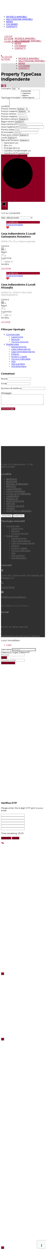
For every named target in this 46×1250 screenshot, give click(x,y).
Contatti (11, 26)
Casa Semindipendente (23, 351)
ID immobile (7, 132)
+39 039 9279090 (13, 31)
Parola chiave (8, 129)
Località (5, 106)
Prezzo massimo (9, 111)
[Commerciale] (30, 91)
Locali (4, 137)
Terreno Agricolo (19, 342)
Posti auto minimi (10, 135)
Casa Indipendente (21, 349)
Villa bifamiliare (18, 366)
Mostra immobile (14, 224)
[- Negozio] (30, 95)
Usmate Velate (15, 506)
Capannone (17, 337)
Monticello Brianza (18, 511)
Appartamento (18, 347)
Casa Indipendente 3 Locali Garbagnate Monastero (18, 235)
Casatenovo (13, 489)
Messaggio (6, 393)
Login (4, 657)
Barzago (11, 479)
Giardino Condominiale (17, 150)
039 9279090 (8, 587)
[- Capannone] (30, 93)
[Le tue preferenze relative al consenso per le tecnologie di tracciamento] (41, 1245)
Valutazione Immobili (19, 19)
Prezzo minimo (9, 108)
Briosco (11, 486)
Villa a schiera (18, 364)
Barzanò (11, 481)
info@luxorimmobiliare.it (16, 41)
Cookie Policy (18, 516)
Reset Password (8, 663)
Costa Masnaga (15, 491)
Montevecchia (15, 501)
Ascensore (11, 143)
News (9, 22)
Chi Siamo (12, 24)
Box (8, 145)
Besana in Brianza (17, 484)
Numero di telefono (11, 388)
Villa (13, 361)
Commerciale (13, 334)
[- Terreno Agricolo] (30, 98)
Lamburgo (12, 496)
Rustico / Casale (19, 356)
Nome (4, 379)
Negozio (15, 339)
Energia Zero (12, 148)
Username (6, 649)
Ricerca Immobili (16, 17)
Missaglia (12, 499)
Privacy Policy (7, 516)
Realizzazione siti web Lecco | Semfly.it (20, 636)
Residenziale (12, 344)
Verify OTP (6, 838)
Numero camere (10, 119)
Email (4, 383)
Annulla (15, 838)
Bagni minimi (8, 121)
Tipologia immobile (11, 98)
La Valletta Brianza (18, 494)
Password (6, 652)
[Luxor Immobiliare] (14, 460)
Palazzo (15, 354)
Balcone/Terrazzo (10, 140)
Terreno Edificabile (21, 359)
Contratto (6, 88)
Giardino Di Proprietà (16, 153)
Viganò (10, 508)
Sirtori (10, 503)
